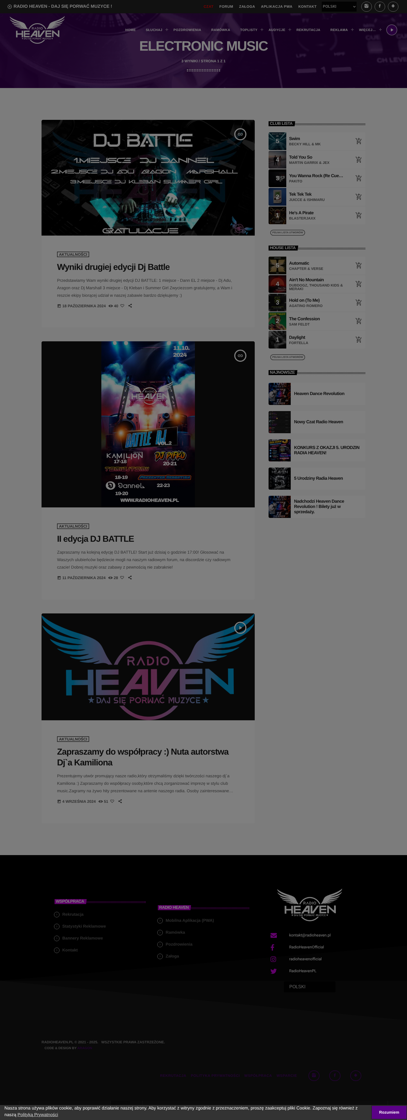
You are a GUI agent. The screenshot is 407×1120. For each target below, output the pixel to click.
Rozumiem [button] (389, 1112)
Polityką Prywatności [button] (37, 1115)
